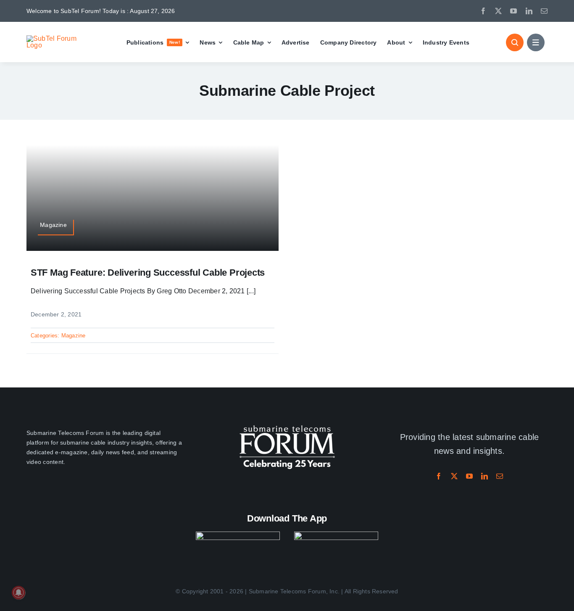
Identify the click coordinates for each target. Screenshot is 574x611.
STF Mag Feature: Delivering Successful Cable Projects (148, 272)
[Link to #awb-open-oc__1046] (515, 42)
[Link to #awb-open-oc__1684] (536, 42)
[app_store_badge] (238, 534)
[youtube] (513, 11)
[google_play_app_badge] (336, 534)
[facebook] (483, 11)
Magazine (73, 335)
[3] (287, 424)
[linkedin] (529, 11)
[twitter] (498, 11)
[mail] (544, 11)
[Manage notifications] (18, 592)
